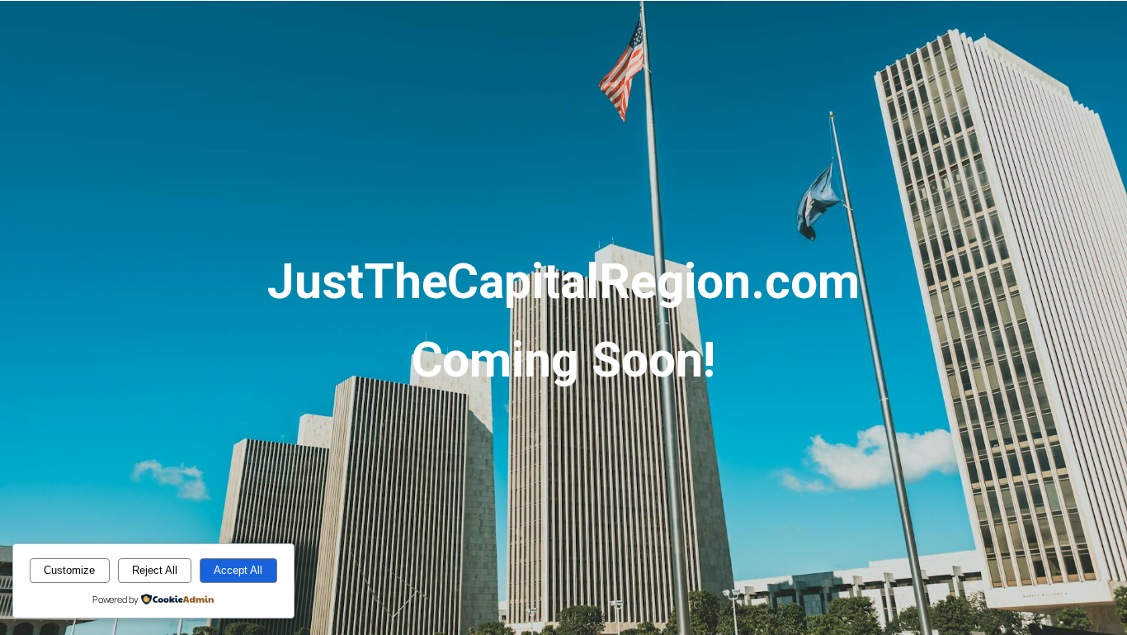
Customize (69, 570)
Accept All (238, 570)
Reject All (154, 570)
